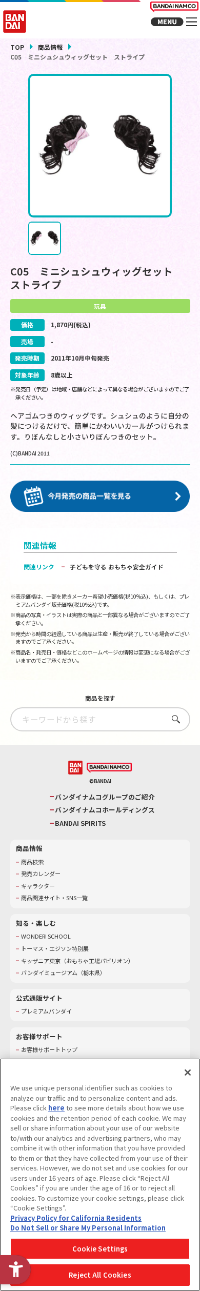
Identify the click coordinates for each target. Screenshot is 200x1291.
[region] (100, 1174)
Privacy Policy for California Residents (76, 1218)
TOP (17, 47)
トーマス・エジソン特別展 (55, 948)
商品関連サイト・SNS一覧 (54, 898)
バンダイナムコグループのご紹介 (105, 797)
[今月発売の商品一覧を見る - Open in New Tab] (100, 496)
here (56, 1108)
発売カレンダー (41, 874)
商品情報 (50, 47)
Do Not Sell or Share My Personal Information (88, 1228)
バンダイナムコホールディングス (105, 810)
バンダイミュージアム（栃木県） (63, 973)
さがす (173, 719)
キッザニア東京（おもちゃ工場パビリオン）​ (77, 961)
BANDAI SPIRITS (80, 823)
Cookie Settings (100, 1249)
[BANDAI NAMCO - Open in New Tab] (109, 768)
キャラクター (38, 886)
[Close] (187, 1072)
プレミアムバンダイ (46, 1011)
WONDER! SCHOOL (46, 936)
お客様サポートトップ (49, 1050)
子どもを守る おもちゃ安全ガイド (117, 566)
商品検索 (32, 862)
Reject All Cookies (100, 1275)
